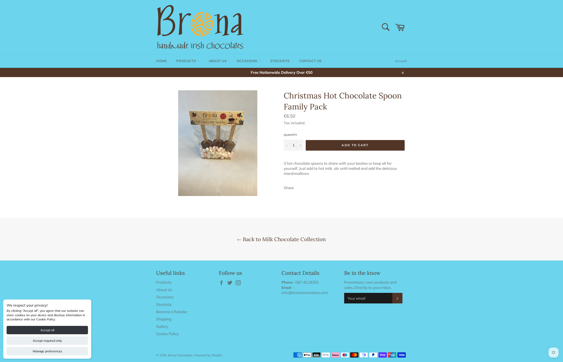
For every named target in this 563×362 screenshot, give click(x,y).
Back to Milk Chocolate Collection (283, 239)
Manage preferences (47, 351)
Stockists (280, 61)
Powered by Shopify (208, 355)
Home (161, 61)
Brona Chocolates (180, 355)
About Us (218, 61)
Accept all (47, 330)
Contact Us (310, 61)
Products (186, 61)
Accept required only (47, 341)
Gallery (162, 326)
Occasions (248, 61)
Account (401, 61)
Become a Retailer (171, 311)
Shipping (163, 319)
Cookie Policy (167, 333)
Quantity (290, 135)
